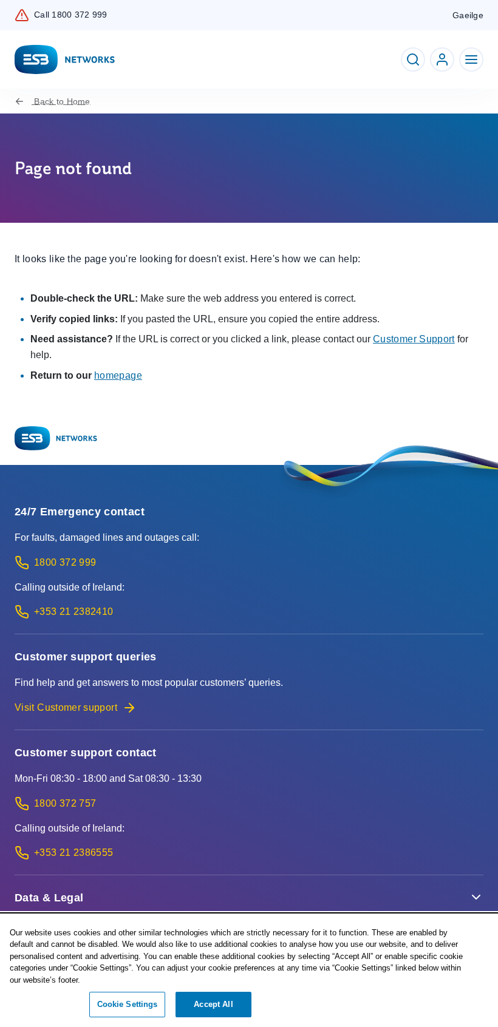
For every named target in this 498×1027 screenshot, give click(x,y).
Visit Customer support (66, 707)
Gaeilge (467, 15)
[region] (249, 971)
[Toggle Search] (413, 59)
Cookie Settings (127, 1004)
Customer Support (414, 339)
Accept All (213, 1004)
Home (62, 101)
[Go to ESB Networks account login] (442, 59)
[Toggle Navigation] (471, 59)
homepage (118, 375)
